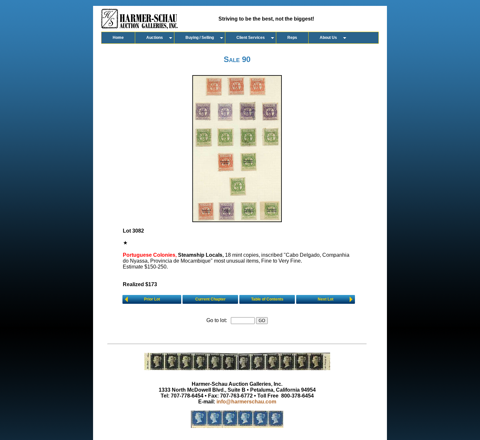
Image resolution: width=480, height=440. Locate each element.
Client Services (250, 37)
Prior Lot (152, 299)
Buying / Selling (199, 37)
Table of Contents (267, 299)
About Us (328, 37)
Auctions (154, 37)
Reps (292, 37)
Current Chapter (210, 299)
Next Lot (325, 299)
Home (118, 37)
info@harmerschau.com (246, 401)
